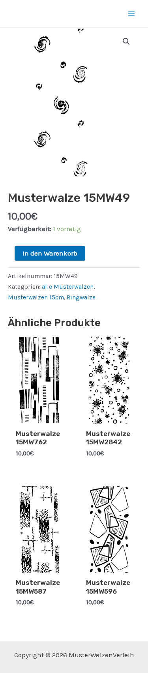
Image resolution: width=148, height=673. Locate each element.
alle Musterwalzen (68, 286)
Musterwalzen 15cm (36, 297)
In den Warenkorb (49, 253)
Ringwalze (81, 297)
